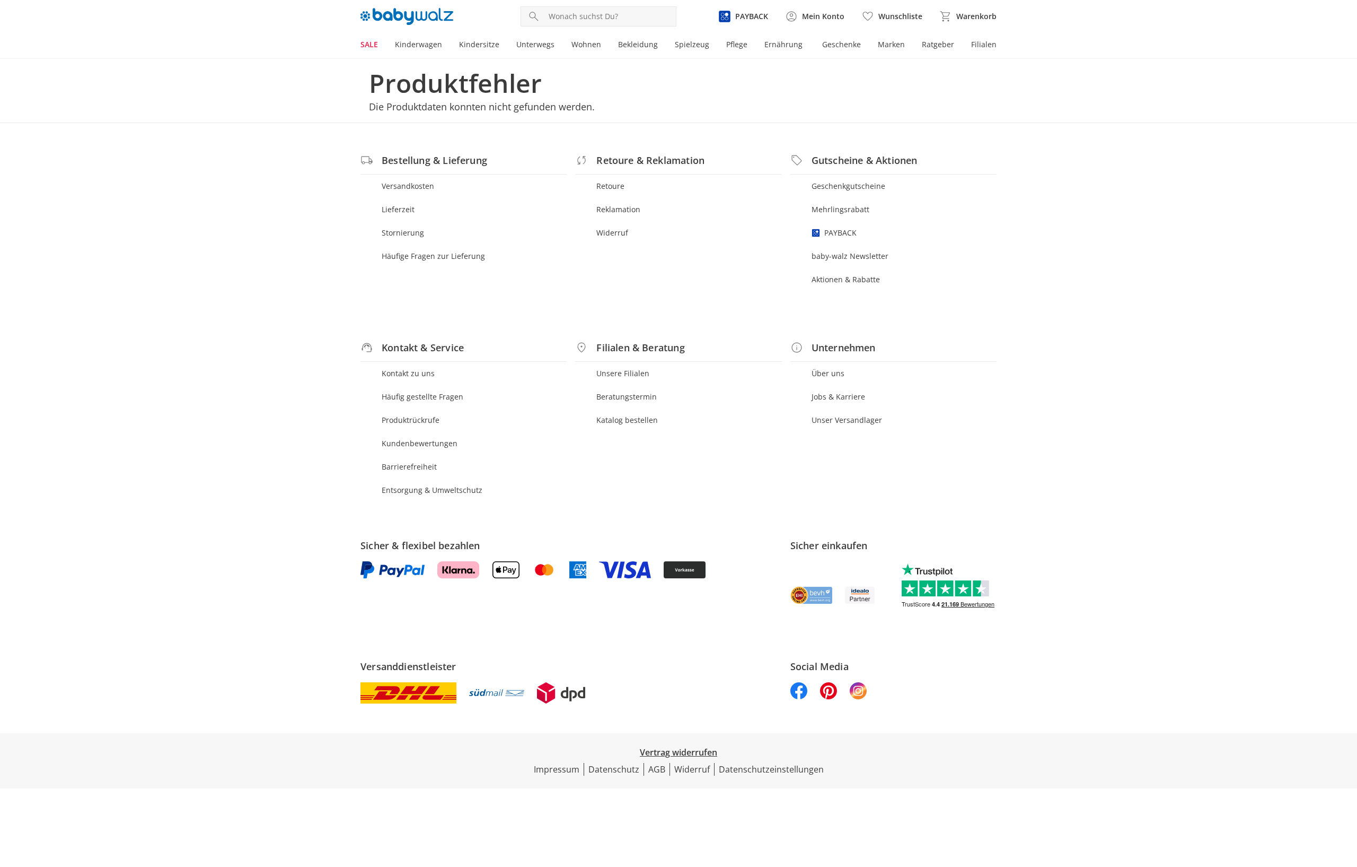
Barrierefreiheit (409, 467)
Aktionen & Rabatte (846, 279)
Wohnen (586, 44)
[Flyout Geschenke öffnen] (865, 45)
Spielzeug (692, 44)
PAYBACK (840, 233)
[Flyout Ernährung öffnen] (807, 45)
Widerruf (612, 233)
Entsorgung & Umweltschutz (432, 490)
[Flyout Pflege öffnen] (751, 45)
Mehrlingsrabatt (840, 209)
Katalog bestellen (627, 420)
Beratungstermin (626, 397)
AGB (656, 769)
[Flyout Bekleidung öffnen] (662, 45)
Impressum (556, 769)
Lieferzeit (398, 209)
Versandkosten (408, 186)
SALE (369, 44)
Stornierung (403, 233)
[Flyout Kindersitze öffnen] (503, 45)
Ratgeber (938, 44)
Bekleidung (638, 44)
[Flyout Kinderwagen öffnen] (446, 45)
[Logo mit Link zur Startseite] (406, 16)
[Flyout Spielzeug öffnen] (713, 45)
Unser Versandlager (847, 420)
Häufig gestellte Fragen (422, 397)
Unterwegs (535, 44)
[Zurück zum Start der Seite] (1344, 790)
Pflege (736, 44)
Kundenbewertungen (419, 443)
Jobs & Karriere (838, 397)
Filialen (984, 44)
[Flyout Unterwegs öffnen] (558, 45)
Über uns (828, 373)
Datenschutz (613, 769)
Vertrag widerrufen (678, 752)
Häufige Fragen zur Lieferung (433, 256)
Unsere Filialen (622, 373)
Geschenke (841, 44)
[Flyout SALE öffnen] (382, 45)
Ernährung (783, 44)
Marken (891, 44)
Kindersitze (479, 44)
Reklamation (618, 209)
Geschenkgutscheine (848, 186)
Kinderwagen (418, 44)
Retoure (610, 186)
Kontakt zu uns (408, 373)
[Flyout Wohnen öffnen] (605, 45)
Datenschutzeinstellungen (771, 769)
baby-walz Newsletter (850, 256)
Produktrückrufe (410, 420)
